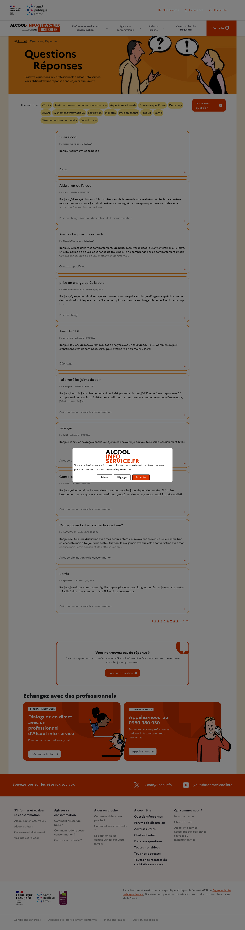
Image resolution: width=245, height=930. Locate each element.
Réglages (122, 477)
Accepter (141, 477)
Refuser (104, 477)
